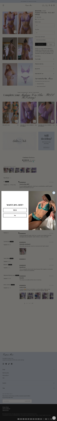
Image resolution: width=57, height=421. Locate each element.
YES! (15, 210)
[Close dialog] (54, 193)
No (15, 215)
